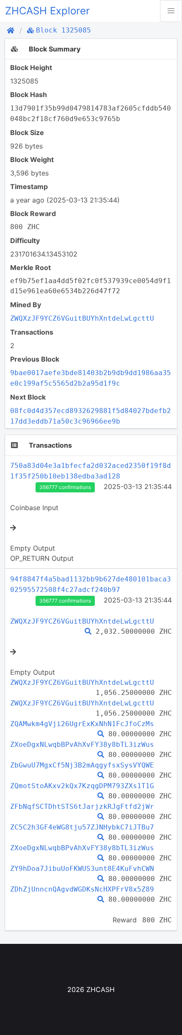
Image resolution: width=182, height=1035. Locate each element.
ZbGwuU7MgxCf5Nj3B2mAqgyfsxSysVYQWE (82, 765)
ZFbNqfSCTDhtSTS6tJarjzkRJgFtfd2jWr (82, 807)
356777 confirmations (65, 487)
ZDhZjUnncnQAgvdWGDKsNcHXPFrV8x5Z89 (82, 889)
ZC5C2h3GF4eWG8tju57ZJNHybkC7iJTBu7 (82, 827)
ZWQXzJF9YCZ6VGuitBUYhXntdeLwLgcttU (82, 318)
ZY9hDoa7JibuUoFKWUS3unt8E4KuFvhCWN (82, 869)
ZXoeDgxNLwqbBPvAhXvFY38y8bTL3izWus (82, 744)
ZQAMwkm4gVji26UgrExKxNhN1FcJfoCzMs (82, 724)
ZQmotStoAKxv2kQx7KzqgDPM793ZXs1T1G (82, 786)
